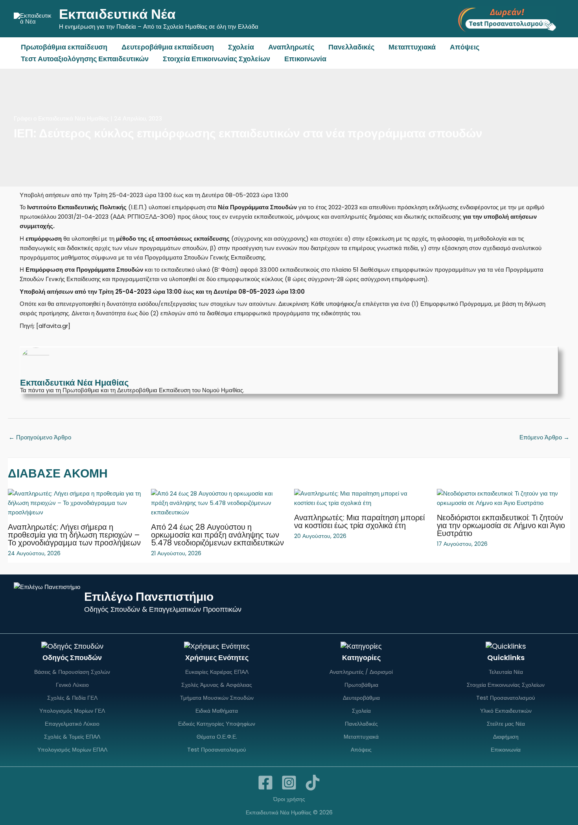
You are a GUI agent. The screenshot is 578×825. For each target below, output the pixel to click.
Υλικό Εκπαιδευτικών (506, 711)
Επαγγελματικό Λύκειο (72, 724)
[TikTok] (312, 782)
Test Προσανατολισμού (216, 750)
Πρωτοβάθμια (361, 685)
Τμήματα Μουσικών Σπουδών (217, 698)
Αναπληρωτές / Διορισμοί (361, 672)
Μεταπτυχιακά (412, 47)
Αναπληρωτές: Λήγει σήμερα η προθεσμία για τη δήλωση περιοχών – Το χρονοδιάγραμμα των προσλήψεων (74, 534)
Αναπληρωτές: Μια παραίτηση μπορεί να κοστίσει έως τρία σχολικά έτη (359, 521)
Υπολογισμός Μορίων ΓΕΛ (72, 711)
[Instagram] (289, 782)
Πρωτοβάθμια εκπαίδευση (64, 47)
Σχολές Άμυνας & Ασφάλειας (216, 685)
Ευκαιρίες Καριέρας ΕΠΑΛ (217, 672)
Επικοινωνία (305, 59)
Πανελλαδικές (351, 47)
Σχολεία (241, 47)
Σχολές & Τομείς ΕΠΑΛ (72, 737)
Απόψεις (464, 47)
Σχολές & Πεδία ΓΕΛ (72, 698)
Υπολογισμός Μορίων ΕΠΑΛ (72, 750)
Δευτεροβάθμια (361, 698)
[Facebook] (265, 782)
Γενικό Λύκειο (72, 685)
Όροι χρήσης (289, 799)
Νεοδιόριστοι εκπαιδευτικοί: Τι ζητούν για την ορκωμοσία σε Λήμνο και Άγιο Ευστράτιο (501, 525)
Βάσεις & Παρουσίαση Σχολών (72, 672)
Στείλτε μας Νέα (506, 724)
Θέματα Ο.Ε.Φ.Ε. (217, 737)
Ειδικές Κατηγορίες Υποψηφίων (216, 724)
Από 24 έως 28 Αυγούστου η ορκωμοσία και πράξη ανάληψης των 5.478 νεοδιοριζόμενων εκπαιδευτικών (217, 534)
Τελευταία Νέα (506, 672)
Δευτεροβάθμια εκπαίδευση (167, 47)
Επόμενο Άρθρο (544, 437)
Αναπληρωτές (291, 47)
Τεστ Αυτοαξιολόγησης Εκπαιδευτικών (85, 59)
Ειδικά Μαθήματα (216, 711)
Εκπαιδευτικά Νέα (117, 14)
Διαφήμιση (506, 737)
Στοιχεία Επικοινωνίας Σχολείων (216, 59)
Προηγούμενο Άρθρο (40, 437)
